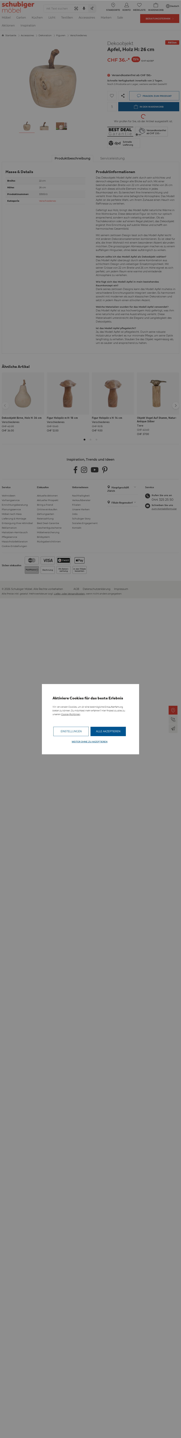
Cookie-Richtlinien (70, 714)
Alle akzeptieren (108, 731)
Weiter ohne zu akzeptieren (89, 741)
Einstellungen (71, 731)
